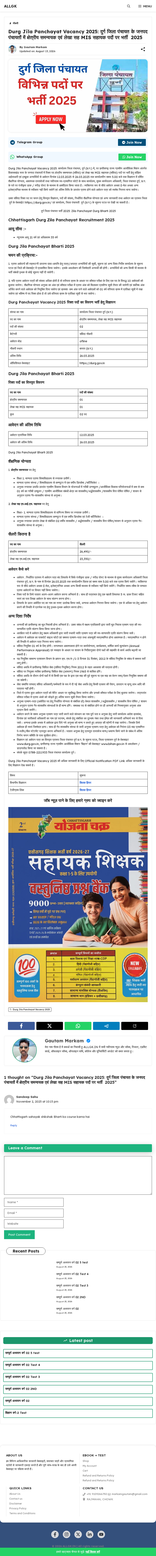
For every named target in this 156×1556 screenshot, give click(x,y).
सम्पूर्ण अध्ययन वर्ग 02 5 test (72, 1262)
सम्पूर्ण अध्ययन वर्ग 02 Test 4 (72, 1274)
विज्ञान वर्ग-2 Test (16, 1413)
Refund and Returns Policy (98, 1475)
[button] (128, 6)
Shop (86, 1460)
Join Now (134, 142)
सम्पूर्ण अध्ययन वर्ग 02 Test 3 (72, 1285)
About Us (14, 1493)
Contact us (15, 1498)
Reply (13, 1125)
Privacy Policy (17, 1508)
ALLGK (10, 6)
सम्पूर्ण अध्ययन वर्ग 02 (67, 1309)
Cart (85, 1470)
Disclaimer (15, 1503)
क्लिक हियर (85, 782)
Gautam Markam (35, 47)
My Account (90, 1465)
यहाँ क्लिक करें (93, 1552)
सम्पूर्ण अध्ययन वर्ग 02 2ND (71, 1297)
